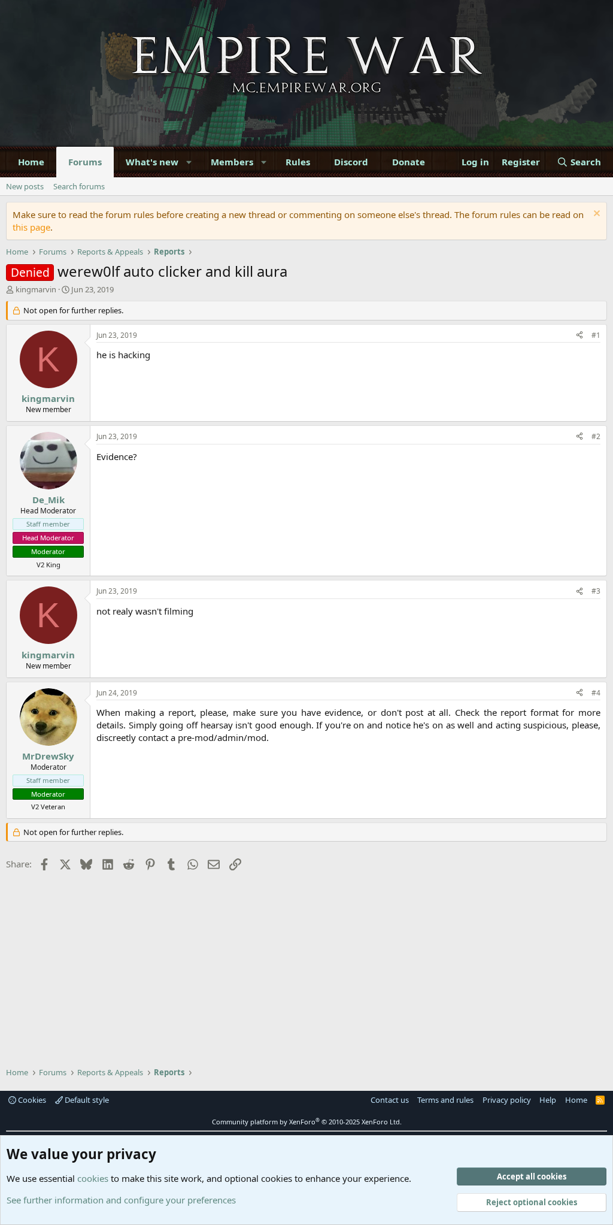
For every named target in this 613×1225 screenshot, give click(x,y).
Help (547, 1099)
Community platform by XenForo (307, 1121)
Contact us (390, 1099)
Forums (85, 162)
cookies (92, 1178)
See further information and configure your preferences (121, 1200)
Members (232, 162)
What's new (152, 162)
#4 (595, 693)
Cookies (31, 1099)
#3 (595, 591)
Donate (408, 162)
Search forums (79, 186)
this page (31, 227)
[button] (189, 162)
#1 (595, 335)
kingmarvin (36, 289)
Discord (351, 162)
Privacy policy (506, 1099)
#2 (595, 436)
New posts (25, 186)
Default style (86, 1099)
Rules (298, 162)
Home (31, 162)
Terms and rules (445, 1099)
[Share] (579, 336)
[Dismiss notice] (595, 214)
